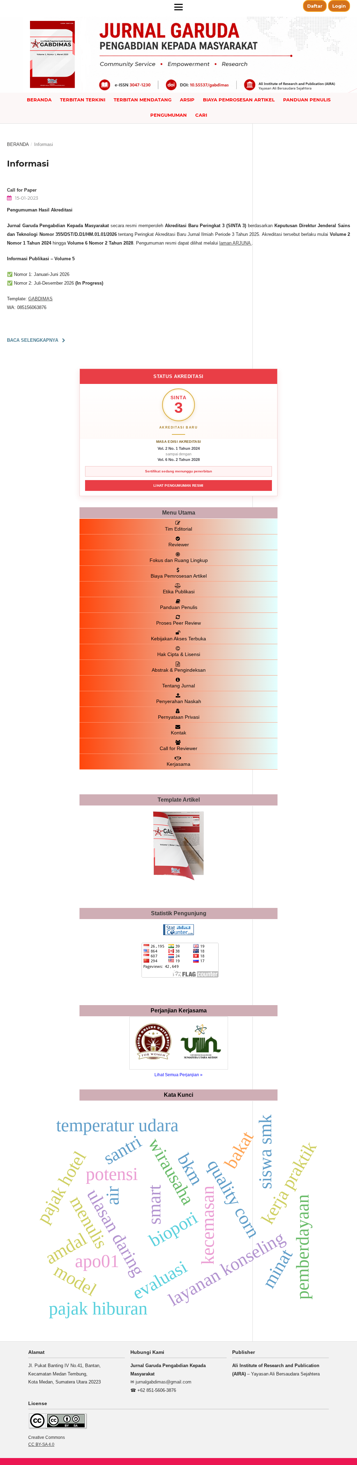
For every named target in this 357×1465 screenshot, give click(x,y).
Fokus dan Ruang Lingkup (179, 560)
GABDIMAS (40, 298)
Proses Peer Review (178, 623)
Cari (201, 115)
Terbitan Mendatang (143, 99)
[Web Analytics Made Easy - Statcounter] (178, 933)
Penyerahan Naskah (178, 701)
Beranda (18, 144)
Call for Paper (22, 190)
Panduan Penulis (307, 99)
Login (339, 6)
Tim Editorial (178, 529)
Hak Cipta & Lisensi (178, 654)
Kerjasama (178, 764)
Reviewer (178, 544)
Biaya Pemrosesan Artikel (239, 99)
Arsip (187, 99)
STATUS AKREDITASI (178, 376)
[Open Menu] (178, 7)
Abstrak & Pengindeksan (179, 670)
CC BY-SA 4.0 (41, 1444)
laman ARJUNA (235, 243)
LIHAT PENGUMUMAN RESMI (178, 485)
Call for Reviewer (178, 748)
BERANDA (39, 99)
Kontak (178, 732)
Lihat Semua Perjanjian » (178, 1074)
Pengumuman (168, 115)
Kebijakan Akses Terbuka (178, 638)
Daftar (314, 6)
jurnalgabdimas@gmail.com (163, 1382)
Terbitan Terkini (82, 99)
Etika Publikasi (179, 591)
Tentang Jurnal (178, 685)
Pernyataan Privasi (178, 717)
